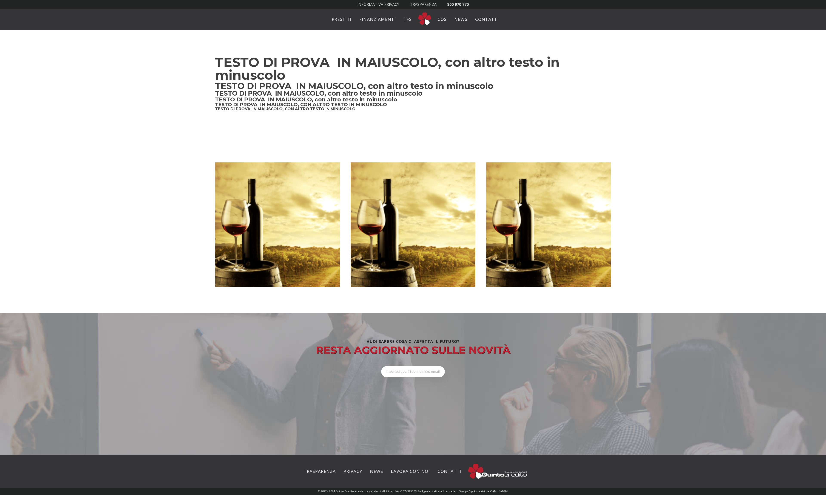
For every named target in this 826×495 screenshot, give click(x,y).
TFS (408, 19)
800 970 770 (458, 4)
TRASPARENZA (423, 4)
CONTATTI (487, 19)
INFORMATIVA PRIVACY (378, 4)
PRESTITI (341, 19)
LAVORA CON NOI (410, 471)
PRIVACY (353, 471)
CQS (442, 19)
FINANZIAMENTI (377, 19)
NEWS (460, 19)
